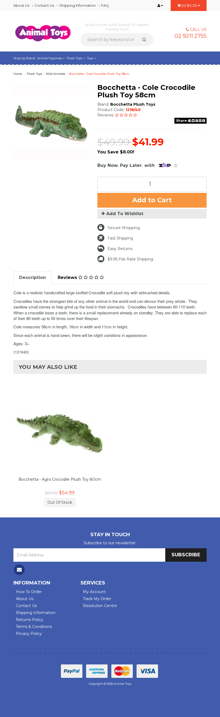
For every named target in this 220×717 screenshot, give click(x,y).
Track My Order (96, 598)
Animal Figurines (50, 58)
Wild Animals (55, 74)
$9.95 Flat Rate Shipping (130, 259)
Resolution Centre (99, 605)
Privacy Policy (28, 633)
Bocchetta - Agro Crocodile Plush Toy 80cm (60, 479)
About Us (21, 5)
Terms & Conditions (33, 626)
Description (32, 277)
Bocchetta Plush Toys (132, 104)
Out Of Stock (59, 502)
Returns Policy (29, 619)
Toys (90, 58)
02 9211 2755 (191, 36)
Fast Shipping (120, 238)
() (189, 5)
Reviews (68, 277)
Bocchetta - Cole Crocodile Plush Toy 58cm (99, 74)
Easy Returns (120, 248)
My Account (94, 591)
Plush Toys (75, 58)
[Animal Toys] (42, 29)
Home (17, 74)
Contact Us (44, 5)
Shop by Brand (24, 58)
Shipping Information (77, 5)
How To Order (28, 591)
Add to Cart (152, 200)
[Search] (146, 39)
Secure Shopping (124, 227)
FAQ (105, 5)
